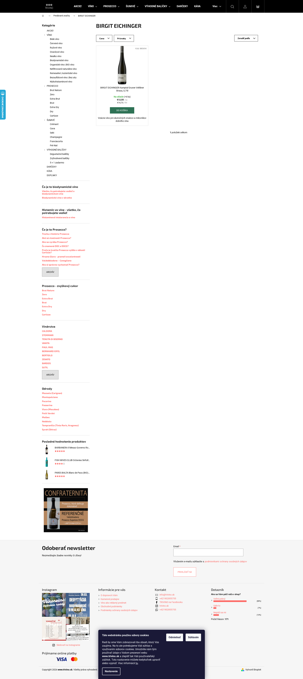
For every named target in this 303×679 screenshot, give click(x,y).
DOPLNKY (52, 175)
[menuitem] (78, 6)
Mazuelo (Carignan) (52, 393)
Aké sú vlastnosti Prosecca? (56, 238)
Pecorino (46, 401)
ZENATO (46, 359)
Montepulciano (50, 397)
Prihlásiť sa (185, 572)
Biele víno (54, 39)
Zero (52, 94)
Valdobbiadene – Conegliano (56, 260)
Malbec (46, 417)
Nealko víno (55, 56)
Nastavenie (111, 671)
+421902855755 (168, 598)
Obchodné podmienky (111, 606)
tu (137, 663)
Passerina (47, 405)
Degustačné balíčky (59, 154)
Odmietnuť (175, 637)
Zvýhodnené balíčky (59, 158)
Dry (51, 111)
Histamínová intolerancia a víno (58, 217)
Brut (52, 103)
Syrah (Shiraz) (49, 429)
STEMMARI (47, 335)
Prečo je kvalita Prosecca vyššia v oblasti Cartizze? (63, 251)
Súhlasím (193, 637)
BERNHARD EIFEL (51, 351)
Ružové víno (56, 47)
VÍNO (49, 35)
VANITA (45, 343)
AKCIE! (50, 30)
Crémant (54, 124)
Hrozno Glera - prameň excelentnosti (61, 256)
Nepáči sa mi (219, 612)
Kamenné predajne (110, 599)
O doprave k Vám (109, 595)
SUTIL (45, 367)
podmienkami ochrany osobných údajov (226, 561)
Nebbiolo (46, 421)
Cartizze (54, 115)
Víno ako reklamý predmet (113, 603)
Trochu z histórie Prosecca (55, 234)
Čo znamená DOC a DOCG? (55, 246)
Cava (52, 128)
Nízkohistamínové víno (61, 81)
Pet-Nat (54, 145)
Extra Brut (55, 98)
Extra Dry (54, 107)
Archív (50, 272)
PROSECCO (52, 86)
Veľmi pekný (219, 599)
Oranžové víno (57, 52)
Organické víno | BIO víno (62, 64)
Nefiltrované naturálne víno (63, 69)
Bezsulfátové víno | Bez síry (63, 77)
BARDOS (46, 363)
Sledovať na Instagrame (68, 645)
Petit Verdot (48, 413)
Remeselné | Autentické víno (63, 73)
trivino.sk (164, 606)
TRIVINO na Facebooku (171, 602)
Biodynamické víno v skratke (57, 197)
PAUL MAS (47, 347)
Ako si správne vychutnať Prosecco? (60, 264)
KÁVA (49, 171)
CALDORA (47, 331)
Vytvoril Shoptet (253, 669)
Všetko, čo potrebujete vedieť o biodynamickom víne (58, 192)
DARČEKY (51, 166)
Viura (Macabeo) (50, 409)
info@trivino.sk (167, 594)
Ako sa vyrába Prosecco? (55, 242)
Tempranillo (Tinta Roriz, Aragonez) (60, 425)
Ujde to (216, 605)
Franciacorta (56, 141)
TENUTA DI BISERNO (52, 339)
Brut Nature (56, 90)
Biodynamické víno (59, 60)
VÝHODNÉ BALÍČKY (56, 149)
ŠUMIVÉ (51, 120)
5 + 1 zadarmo (57, 162)
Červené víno (56, 43)
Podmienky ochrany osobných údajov (119, 610)
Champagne (56, 137)
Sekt (52, 132)
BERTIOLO (47, 355)
